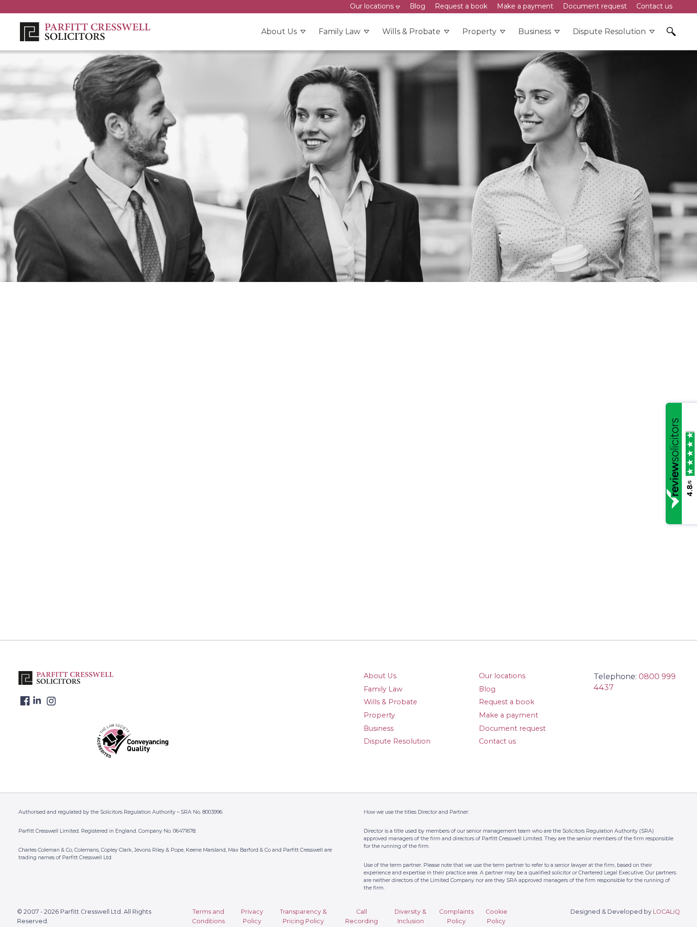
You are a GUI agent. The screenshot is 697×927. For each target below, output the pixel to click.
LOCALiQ (666, 911)
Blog (487, 689)
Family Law (339, 31)
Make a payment (508, 715)
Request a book (506, 702)
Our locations (502, 676)
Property (479, 31)
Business (534, 31)
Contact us (497, 741)
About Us (279, 31)
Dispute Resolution (609, 31)
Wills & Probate (411, 31)
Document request (512, 728)
